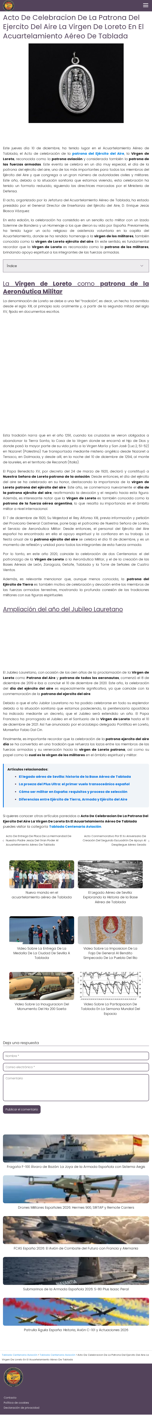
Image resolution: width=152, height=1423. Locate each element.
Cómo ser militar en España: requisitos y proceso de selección (73, 791)
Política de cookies (16, 1403)
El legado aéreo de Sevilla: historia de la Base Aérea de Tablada (75, 776)
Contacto (10, 1398)
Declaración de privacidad (21, 1408)
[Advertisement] (76, 134)
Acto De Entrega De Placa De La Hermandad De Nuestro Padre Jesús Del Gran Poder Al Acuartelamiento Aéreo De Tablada (38, 840)
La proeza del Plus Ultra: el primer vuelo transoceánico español (74, 784)
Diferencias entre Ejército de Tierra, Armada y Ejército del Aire (73, 799)
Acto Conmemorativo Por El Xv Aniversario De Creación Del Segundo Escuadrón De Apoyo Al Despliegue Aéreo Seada (114, 840)
